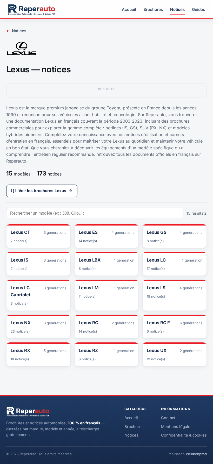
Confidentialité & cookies (184, 435)
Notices (177, 9)
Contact (168, 418)
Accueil (129, 9)
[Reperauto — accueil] (32, 9)
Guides (198, 9)
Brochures (153, 9)
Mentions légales (176, 426)
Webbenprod (196, 454)
